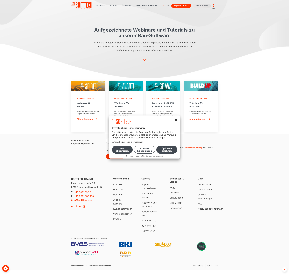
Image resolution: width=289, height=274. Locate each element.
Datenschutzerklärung (193, 148)
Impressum (204, 184)
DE (163, 6)
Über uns (118, 189)
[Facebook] (76, 206)
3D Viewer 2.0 (148, 220)
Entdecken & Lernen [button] (146, 5)
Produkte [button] (101, 5)
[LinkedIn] (80, 206)
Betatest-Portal (198, 266)
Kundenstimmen (122, 208)
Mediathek (176, 202)
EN (168, 6)
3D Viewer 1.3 (148, 225)
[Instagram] (84, 206)
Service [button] (114, 5)
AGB (200, 203)
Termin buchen (201, 6)
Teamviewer (148, 230)
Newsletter (176, 208)
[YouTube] (72, 206)
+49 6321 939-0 (82, 192)
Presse (117, 218)
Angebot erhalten (181, 6)
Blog (172, 187)
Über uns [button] (126, 5)
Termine (174, 192)
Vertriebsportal (212, 266)
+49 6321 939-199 (84, 196)
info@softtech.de (81, 200)
